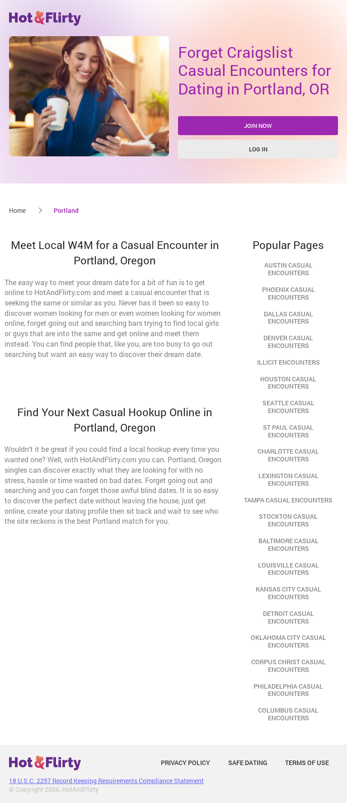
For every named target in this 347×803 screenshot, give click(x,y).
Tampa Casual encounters (288, 500)
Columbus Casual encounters (288, 714)
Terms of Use (307, 762)
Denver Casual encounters (288, 341)
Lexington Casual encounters (288, 479)
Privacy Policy (185, 762)
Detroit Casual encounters (288, 617)
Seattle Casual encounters (288, 407)
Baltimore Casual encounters (288, 544)
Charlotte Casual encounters (288, 455)
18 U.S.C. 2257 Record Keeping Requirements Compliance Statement (106, 780)
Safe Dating (247, 762)
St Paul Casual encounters (288, 431)
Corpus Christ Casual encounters (288, 665)
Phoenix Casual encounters (288, 293)
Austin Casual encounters (288, 269)
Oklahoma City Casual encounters (288, 641)
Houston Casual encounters (288, 383)
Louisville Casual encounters (288, 569)
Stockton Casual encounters (288, 520)
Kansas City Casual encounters (288, 593)
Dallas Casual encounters (288, 318)
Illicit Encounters (288, 362)
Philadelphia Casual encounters (288, 690)
